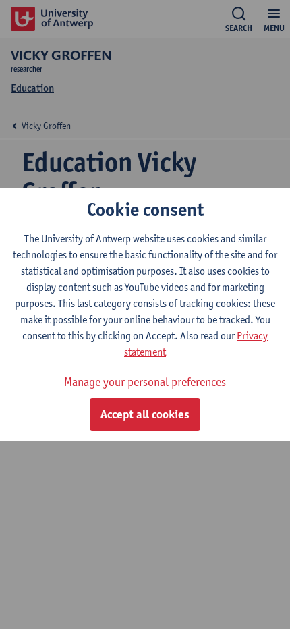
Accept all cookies (145, 414)
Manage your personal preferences (145, 382)
